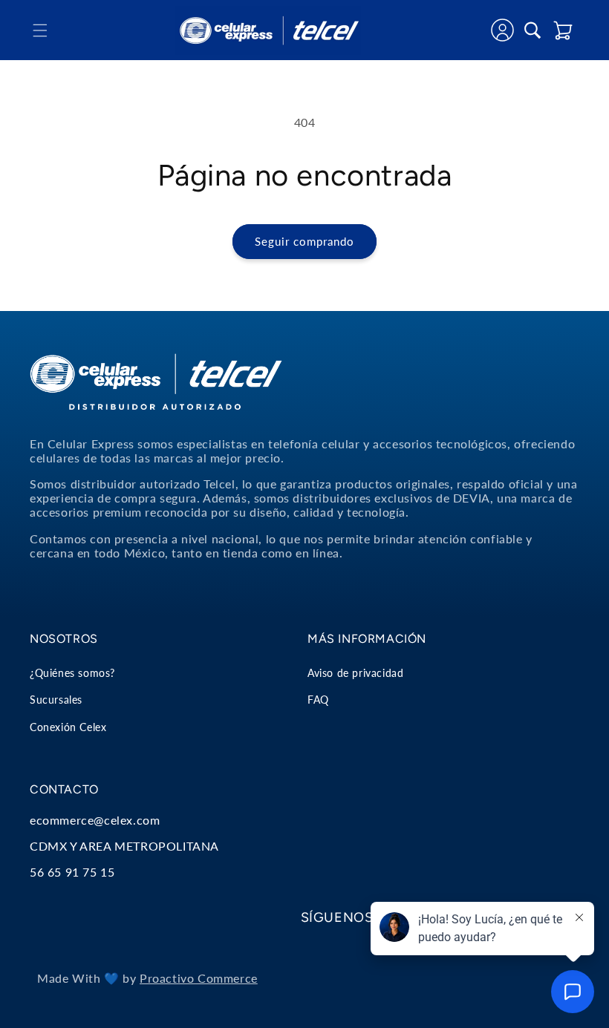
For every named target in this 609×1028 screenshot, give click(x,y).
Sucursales (56, 699)
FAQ (318, 699)
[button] (40, 30)
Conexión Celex (68, 727)
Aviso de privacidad (355, 673)
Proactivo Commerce (199, 978)
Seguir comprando (304, 241)
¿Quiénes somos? (72, 673)
